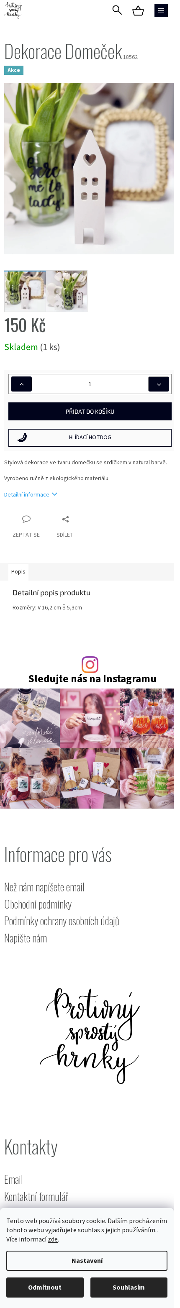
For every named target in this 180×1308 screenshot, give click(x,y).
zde (53, 1239)
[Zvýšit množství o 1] (21, 384)
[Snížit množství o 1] (158, 384)
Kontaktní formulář (36, 1196)
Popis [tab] (18, 572)
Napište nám (25, 938)
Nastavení (87, 1260)
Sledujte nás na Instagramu (92, 679)
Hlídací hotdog (90, 437)
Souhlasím (129, 1287)
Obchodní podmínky (38, 904)
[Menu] (161, 10)
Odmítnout (45, 1287)
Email (13, 1179)
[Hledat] (117, 10)
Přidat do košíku (90, 411)
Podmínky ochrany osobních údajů (61, 921)
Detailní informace (26, 495)
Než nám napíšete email (44, 887)
